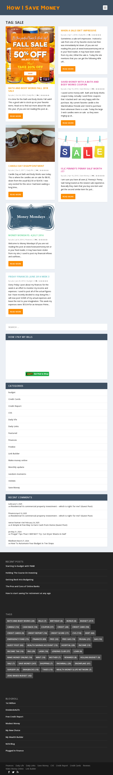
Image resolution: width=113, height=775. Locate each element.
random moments (17, 474)
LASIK (43, 651)
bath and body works (20, 621)
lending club (61, 651)
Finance (12, 513)
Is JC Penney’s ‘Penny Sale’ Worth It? (81, 170)
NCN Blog (10, 744)
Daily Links (13, 426)
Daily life (30, 95)
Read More (15, 116)
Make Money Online (15, 768)
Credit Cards (14, 399)
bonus (71, 621)
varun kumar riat (16, 522)
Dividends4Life (13, 710)
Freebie (11, 446)
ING (31, 651)
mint (40, 657)
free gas (68, 639)
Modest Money (13, 723)
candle (13, 627)
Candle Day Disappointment (26, 165)
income (84, 645)
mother (54, 657)
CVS (10, 412)
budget (30, 281)
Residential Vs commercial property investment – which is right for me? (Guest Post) (51, 506)
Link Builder (14, 453)
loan (78, 651)
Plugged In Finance (15, 750)
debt (89, 633)
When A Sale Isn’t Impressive (78, 30)
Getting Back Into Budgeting (19, 579)
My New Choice (13, 730)
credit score (59, 633)
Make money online (17, 460)
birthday (56, 621)
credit (62, 627)
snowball (64, 663)
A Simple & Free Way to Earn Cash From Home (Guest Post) (39, 525)
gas (98, 639)
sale (11, 663)
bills (42, 621)
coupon (47, 627)
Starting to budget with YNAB (20, 566)
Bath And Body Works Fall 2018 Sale (28, 90)
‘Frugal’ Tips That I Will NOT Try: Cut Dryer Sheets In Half (38, 534)
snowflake (82, 663)
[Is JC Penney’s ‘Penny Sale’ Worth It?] (82, 148)
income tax (15, 651)
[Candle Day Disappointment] (30, 143)
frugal (84, 639)
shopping (46, 663)
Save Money (84, 89)
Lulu (12, 95)
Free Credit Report (14, 716)
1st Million (11, 703)
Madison (12, 540)
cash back (30, 627)
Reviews (86, 765)
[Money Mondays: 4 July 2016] (30, 217)
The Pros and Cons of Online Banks (22, 586)
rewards (70, 657)
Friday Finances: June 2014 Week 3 (28, 276)
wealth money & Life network (74, 669)
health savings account (42, 645)
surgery (13, 669)
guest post (15, 645)
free (54, 639)
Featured (12, 433)
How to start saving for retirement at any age (28, 593)
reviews (11, 480)
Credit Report (14, 406)
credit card (80, 627)
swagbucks (30, 669)
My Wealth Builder (14, 737)
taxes (47, 669)
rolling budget (90, 657)
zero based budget (19, 675)
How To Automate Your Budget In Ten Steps (32, 543)
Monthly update (16, 467)
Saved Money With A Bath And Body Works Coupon (80, 83)
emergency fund (18, 639)
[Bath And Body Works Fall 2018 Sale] (30, 55)
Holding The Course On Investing (21, 572)
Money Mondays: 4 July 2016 (26, 235)
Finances (28, 239)
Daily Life (20, 765)
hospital (68, 645)
